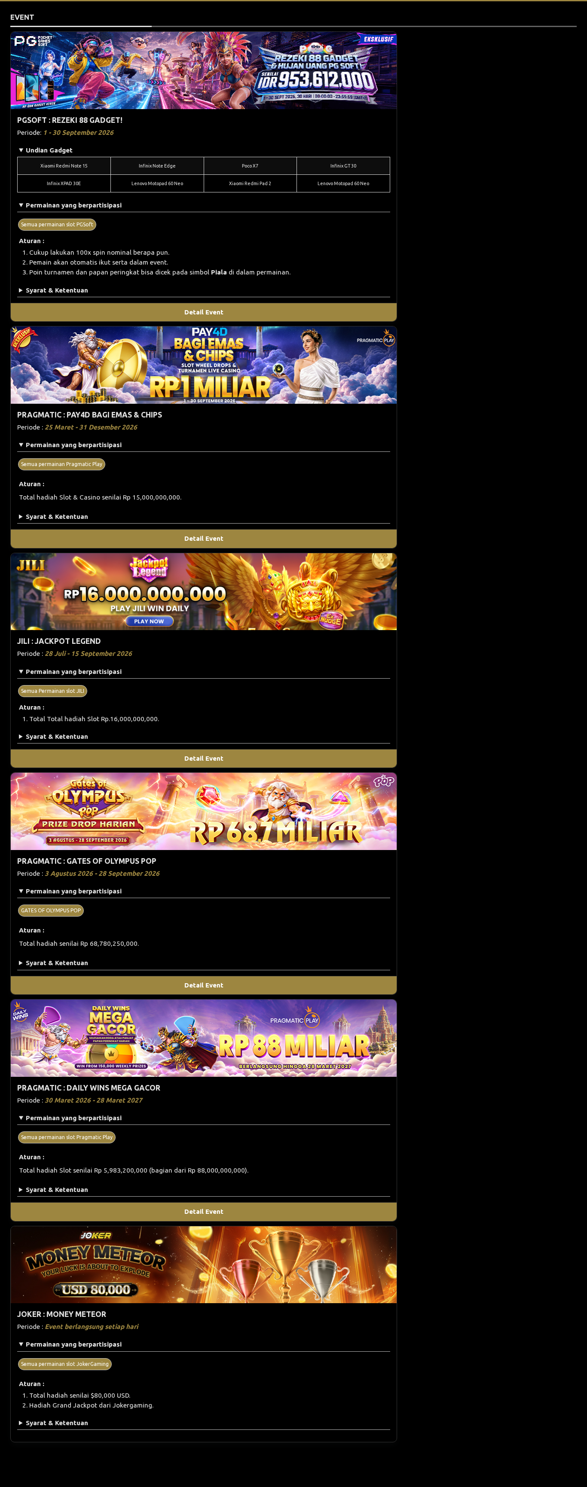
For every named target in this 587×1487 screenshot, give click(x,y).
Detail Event (203, 312)
